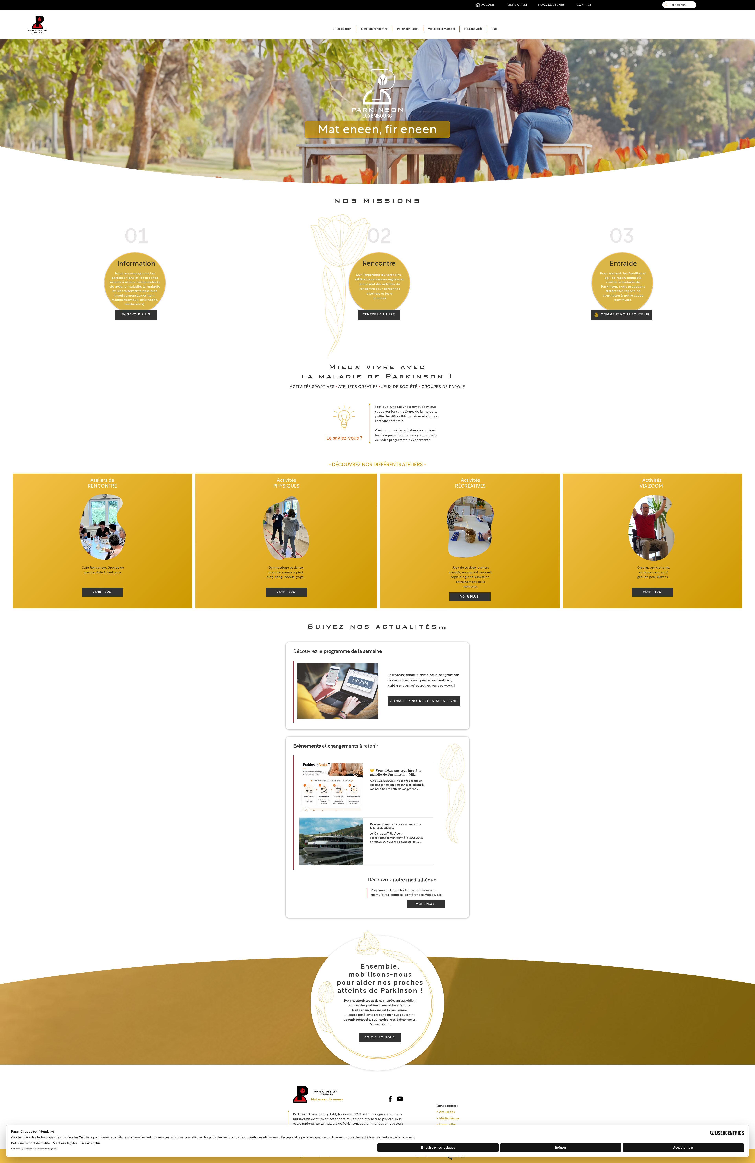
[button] (342, 29)
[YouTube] (400, 1099)
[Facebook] (390, 1099)
